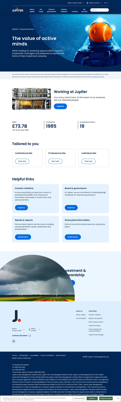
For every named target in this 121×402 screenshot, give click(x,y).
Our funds (41, 10)
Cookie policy (23, 355)
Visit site (23, 161)
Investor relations (64, 10)
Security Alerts (96, 77)
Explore (60, 106)
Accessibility (34, 355)
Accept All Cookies (106, 398)
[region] (60, 398)
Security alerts (61, 355)
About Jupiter (32, 10)
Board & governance (51, 10)
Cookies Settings (79, 398)
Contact (75, 12)
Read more (23, 237)
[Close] (118, 398)
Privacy (14, 355)
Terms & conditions (47, 355)
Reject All (92, 398)
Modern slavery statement (21, 358)
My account (84, 10)
